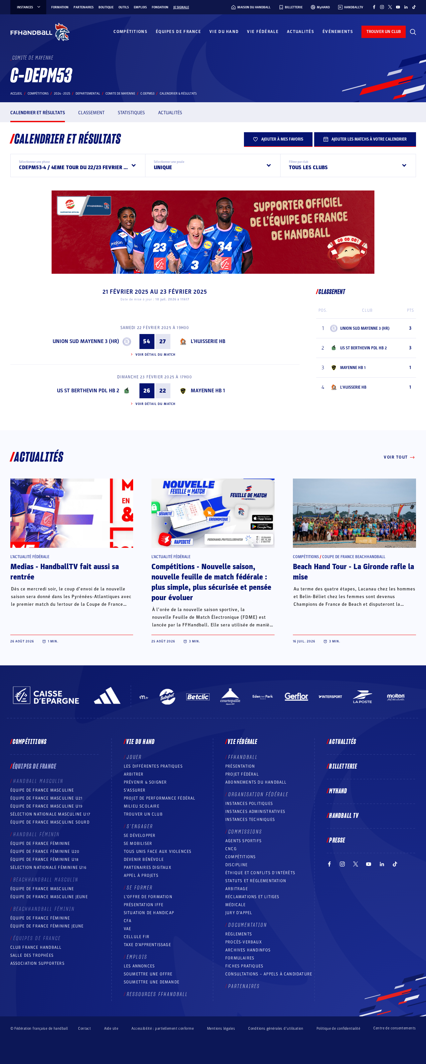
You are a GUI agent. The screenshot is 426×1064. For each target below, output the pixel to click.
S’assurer (135, 790)
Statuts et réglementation (255, 881)
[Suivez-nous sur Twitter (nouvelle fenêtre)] (390, 7)
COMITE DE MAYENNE (120, 94)
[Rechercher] (413, 32)
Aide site (111, 1028)
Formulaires (239, 958)
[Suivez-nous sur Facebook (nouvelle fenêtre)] (374, 7)
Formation (60, 7)
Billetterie (343, 766)
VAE (127, 928)
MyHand (338, 791)
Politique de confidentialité (338, 1028)
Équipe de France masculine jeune (49, 896)
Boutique (106, 7)
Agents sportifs (243, 841)
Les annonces (139, 966)
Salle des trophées (32, 955)
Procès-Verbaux (243, 942)
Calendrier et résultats (37, 113)
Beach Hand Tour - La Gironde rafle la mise (353, 572)
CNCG (231, 849)
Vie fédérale (263, 31)
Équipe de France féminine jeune (47, 926)
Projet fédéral (242, 774)
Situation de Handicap (149, 912)
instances (25, 7)
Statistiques (131, 113)
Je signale (181, 7)
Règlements (238, 934)
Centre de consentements (394, 1028)
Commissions (245, 832)
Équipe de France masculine (42, 790)
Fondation (160, 7)
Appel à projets (141, 875)
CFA (128, 920)
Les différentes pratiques (153, 766)
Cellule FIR (136, 936)
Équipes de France (178, 31)
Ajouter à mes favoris (282, 139)
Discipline (236, 865)
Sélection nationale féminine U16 (48, 867)
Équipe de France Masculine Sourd (50, 822)
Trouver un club (143, 814)
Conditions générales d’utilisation (275, 1028)
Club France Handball (36, 947)
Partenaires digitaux (147, 867)
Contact (84, 1028)
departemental (88, 94)
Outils (123, 7)
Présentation (240, 766)
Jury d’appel (238, 912)
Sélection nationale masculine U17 (50, 814)
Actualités (300, 31)
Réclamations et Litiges (252, 896)
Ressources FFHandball (157, 994)
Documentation (247, 925)
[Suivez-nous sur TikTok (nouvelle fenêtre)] (414, 7)
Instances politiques (249, 803)
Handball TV (344, 816)
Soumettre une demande (151, 982)
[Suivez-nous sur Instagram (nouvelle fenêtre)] (382, 7)
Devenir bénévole (144, 859)
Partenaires (84, 7)
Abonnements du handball (256, 782)
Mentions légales (221, 1028)
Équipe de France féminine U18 (44, 859)
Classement (91, 113)
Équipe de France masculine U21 (46, 798)
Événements (337, 31)
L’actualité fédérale (29, 556)
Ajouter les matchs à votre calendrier (369, 139)
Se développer (140, 835)
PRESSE (337, 840)
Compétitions (130, 31)
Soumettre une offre (148, 974)
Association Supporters (37, 963)
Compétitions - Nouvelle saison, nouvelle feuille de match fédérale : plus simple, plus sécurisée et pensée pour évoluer (211, 582)
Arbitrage (236, 889)
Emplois (140, 7)
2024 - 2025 (62, 94)
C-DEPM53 (147, 94)
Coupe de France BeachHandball (353, 556)
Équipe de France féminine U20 (45, 851)
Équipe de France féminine (40, 843)
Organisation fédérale (258, 794)
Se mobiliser (138, 843)
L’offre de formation (148, 896)
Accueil (16, 94)
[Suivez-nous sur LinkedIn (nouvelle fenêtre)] (406, 7)
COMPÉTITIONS (240, 857)
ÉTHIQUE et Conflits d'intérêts (260, 873)
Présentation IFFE (143, 904)
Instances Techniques (250, 819)
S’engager (140, 826)
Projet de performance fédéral (160, 798)
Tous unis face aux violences (158, 851)
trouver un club (383, 31)
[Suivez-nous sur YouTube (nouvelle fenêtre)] (398, 7)
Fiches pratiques (244, 966)
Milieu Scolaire (141, 806)
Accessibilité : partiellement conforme (162, 1028)
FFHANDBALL (243, 757)
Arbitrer (134, 774)
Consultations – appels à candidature (268, 974)
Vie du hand (224, 31)
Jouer (134, 757)
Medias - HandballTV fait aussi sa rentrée (64, 572)
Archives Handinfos (248, 950)
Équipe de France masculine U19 (46, 806)
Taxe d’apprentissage (147, 944)
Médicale (235, 904)
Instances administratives (255, 811)
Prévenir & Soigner (145, 782)
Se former (140, 887)
